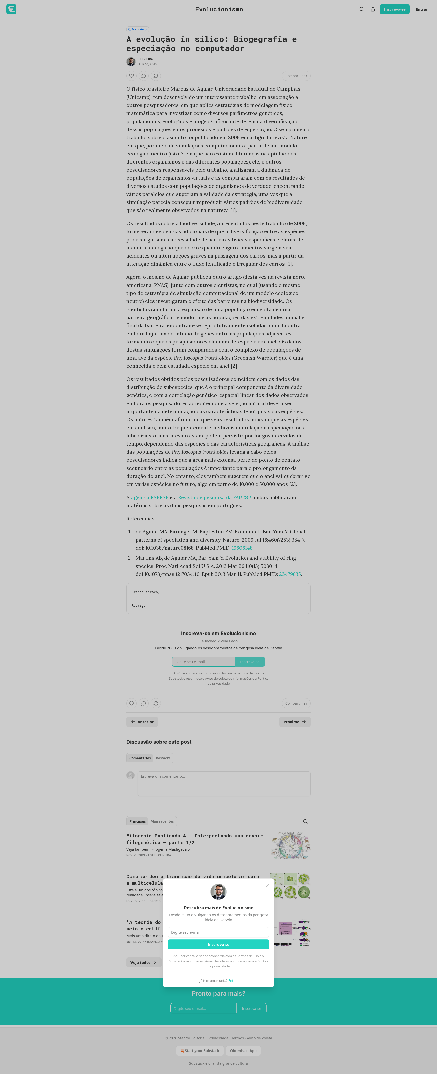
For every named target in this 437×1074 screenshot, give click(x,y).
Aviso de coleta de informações (228, 961)
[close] (267, 886)
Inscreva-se (218, 944)
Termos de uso (248, 956)
